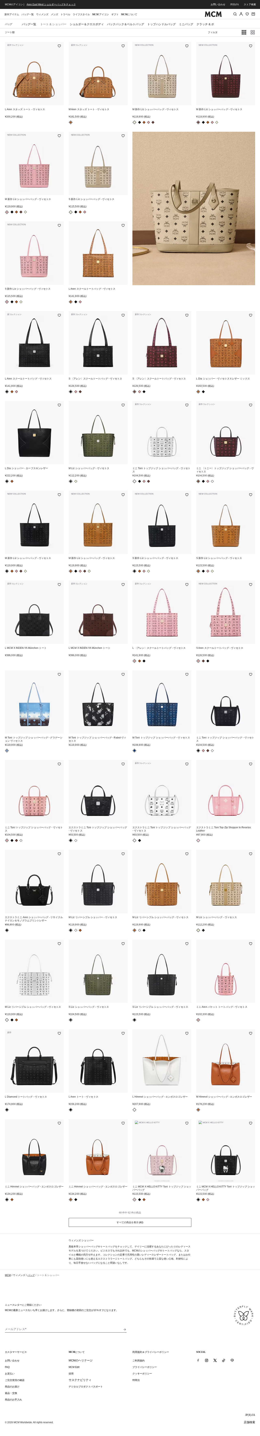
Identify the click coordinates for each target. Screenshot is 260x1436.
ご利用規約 (138, 1360)
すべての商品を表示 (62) (130, 1222)
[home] (213, 16)
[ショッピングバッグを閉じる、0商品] (253, 14)
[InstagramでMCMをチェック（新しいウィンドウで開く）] (206, 1360)
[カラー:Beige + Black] (134, 122)
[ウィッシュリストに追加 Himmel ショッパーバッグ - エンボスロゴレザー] (186, 1033)
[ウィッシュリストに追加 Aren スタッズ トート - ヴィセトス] (59, 46)
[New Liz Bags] (193, 208)
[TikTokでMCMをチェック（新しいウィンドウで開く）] (223, 1360)
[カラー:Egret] (134, 1110)
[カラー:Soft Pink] (148, 122)
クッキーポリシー (142, 1373)
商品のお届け (12, 1386)
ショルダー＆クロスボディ (87, 24)
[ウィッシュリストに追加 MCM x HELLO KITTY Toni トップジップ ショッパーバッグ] (186, 1123)
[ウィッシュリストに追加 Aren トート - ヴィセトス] (123, 1033)
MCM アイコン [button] (100, 14)
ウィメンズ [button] (42, 14)
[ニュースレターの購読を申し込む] (125, 1329)
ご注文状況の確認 (14, 1380)
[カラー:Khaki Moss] (71, 481)
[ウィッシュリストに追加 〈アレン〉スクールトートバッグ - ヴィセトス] (123, 315)
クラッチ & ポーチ (208, 24)
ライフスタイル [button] (81, 14)
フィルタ (213, 32)
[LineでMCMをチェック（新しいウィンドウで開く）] (232, 1360)
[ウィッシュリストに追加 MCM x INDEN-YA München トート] (59, 584)
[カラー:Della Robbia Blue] (7, 751)
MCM (8, 1275)
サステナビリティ (80, 1380)
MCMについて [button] (129, 14)
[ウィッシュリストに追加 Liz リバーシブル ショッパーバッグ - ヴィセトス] (186, 854)
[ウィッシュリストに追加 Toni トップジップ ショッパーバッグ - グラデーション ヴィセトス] (59, 674)
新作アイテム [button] (11, 14)
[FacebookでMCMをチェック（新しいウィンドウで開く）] (198, 1360)
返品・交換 (11, 1393)
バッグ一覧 (29, 24)
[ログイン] (241, 14)
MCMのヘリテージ (81, 1360)
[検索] (235, 14)
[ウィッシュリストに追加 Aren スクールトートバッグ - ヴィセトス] (123, 225)
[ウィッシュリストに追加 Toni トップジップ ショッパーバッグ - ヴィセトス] (186, 405)
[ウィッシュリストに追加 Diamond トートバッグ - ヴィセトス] (59, 1033)
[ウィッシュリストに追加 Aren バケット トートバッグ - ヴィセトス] (250, 944)
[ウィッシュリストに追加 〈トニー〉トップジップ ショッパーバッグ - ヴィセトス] (250, 405)
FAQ (7, 1367)
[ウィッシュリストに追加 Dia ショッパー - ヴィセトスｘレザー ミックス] (250, 315)
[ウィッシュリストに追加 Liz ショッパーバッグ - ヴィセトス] (123, 405)
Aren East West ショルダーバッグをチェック (51, 4)
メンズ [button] (54, 14)
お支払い (10, 1373)
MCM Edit (74, 1367)
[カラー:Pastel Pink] (198, 840)
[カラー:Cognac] (71, 122)
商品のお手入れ (13, 1399)
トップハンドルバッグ (161, 24)
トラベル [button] (65, 14)
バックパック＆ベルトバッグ (125, 24)
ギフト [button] (115, 14)
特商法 (136, 1380)
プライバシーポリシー (144, 1367)
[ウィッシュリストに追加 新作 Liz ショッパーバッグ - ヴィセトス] (186, 46)
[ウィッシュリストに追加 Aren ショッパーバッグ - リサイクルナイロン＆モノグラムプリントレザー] (59, 854)
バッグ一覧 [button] (28, 14)
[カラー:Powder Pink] (134, 1200)
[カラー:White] (134, 481)
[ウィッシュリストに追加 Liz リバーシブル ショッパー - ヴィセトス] (123, 854)
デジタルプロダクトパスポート (86, 1386)
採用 (71, 1373)
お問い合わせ (218, 4)
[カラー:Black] (140, 122)
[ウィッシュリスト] (247, 14)
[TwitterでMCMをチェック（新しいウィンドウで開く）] (215, 1360)
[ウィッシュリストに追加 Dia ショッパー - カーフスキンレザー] (59, 405)
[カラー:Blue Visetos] (134, 751)
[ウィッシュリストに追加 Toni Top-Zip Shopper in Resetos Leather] (250, 764)
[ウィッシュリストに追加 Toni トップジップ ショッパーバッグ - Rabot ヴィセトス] (123, 674)
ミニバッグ (186, 24)
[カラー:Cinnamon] (153, 122)
